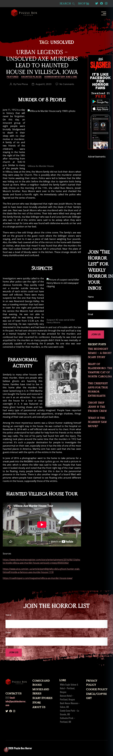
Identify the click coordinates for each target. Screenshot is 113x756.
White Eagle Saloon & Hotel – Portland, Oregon (69, 688)
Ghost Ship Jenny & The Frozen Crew (97, 407)
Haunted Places (31, 77)
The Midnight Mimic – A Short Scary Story (99, 353)
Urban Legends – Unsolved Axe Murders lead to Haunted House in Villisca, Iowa (42, 62)
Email (8, 632)
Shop (82, 3)
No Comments (67, 84)
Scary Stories (42, 698)
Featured (12, 77)
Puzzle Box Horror (23, 748)
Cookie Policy (96, 689)
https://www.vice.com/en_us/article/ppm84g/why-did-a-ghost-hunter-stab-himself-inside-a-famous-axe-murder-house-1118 (41, 570)
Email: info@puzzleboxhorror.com (16, 701)
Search (66, 3)
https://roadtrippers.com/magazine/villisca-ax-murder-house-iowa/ (37, 578)
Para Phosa (22, 84)
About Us (38, 707)
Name (8, 615)
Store (36, 702)
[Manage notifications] (6, 750)
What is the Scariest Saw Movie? (97, 422)
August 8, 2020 (43, 84)
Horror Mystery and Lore (60, 77)
